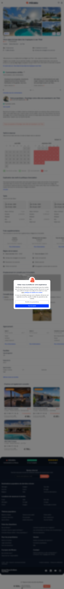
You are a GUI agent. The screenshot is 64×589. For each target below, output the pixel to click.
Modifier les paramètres (32, 302)
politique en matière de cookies (33, 292)
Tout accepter (32, 306)
